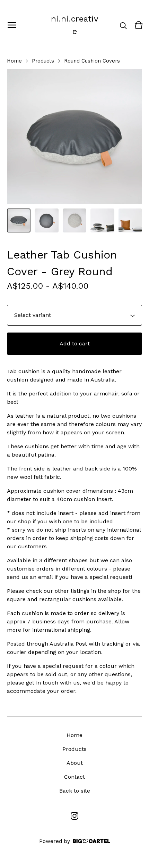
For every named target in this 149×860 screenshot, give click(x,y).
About (75, 763)
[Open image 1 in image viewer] (74, 136)
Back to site (74, 790)
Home (14, 61)
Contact (74, 776)
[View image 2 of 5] (46, 220)
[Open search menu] (123, 25)
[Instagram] (74, 816)
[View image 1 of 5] (18, 220)
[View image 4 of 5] (102, 220)
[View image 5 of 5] (130, 220)
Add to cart (75, 343)
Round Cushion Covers (92, 61)
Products (43, 61)
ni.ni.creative (74, 25)
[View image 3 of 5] (74, 220)
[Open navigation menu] (12, 25)
